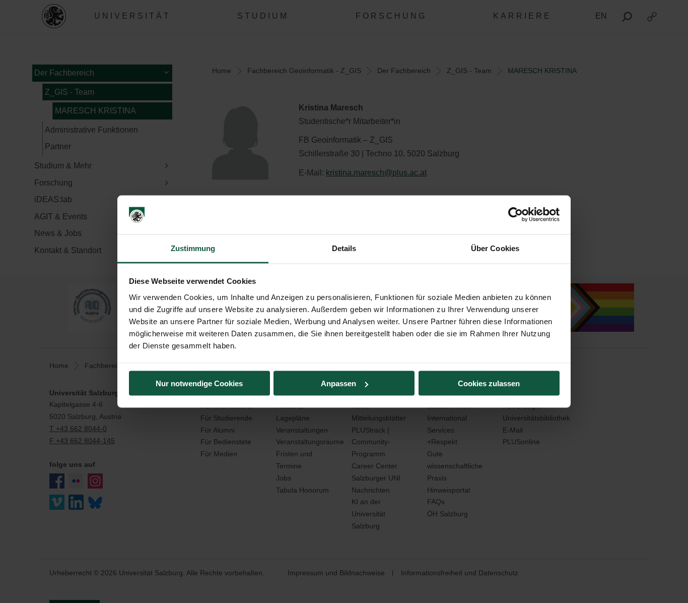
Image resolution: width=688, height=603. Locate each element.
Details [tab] (344, 248)
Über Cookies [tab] (495, 248)
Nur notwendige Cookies (199, 383)
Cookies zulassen (489, 383)
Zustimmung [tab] (193, 248)
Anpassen (338, 383)
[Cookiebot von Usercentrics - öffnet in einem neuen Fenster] (515, 214)
